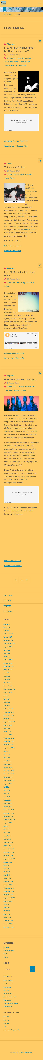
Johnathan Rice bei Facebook (15, 141)
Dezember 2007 (9, 927)
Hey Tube (7, 990)
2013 (10, 15)
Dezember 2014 (9, 686)
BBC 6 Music (8, 1017)
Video (7, 178)
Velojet (29, 174)
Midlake (17, 390)
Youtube (8, 611)
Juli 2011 (6, 787)
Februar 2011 (8, 803)
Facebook (8, 595)
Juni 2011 (7, 790)
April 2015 (7, 679)
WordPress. (29, 1052)
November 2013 (9, 715)
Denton (28, 387)
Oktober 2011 (8, 777)
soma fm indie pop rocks (12, 1030)
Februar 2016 (8, 660)
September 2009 (9, 859)
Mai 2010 (7, 833)
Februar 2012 (8, 764)
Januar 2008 (8, 924)
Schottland (22, 65)
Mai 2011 (7, 793)
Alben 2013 (11, 58)
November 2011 (9, 774)
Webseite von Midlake (13, 566)
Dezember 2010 (9, 810)
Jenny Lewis (25, 62)
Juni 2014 (7, 699)
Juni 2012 (7, 754)
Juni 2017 (7, 627)
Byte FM (6, 1020)
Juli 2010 (6, 826)
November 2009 (9, 852)
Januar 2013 (8, 735)
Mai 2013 (7, 728)
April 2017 (7, 630)
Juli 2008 (6, 904)
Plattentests (7, 1000)
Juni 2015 (7, 673)
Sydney (7, 286)
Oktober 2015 (8, 669)
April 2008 (7, 914)
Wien (12, 178)
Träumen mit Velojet (14, 167)
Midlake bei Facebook (12, 561)
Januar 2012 (8, 767)
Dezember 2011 (9, 771)
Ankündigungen (9, 950)
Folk (33, 387)
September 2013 (9, 722)
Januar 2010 (8, 845)
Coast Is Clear (8, 980)
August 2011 (8, 784)
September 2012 (9, 748)
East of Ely (21, 283)
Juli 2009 (6, 865)
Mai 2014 (7, 702)
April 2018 (7, 624)
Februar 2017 (8, 634)
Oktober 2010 (8, 816)
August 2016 (8, 647)
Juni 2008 (7, 907)
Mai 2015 (7, 676)
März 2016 (7, 656)
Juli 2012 (6, 751)
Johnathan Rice (11, 65)
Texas (23, 390)
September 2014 (9, 689)
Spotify (7, 601)
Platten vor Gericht (10, 997)
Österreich (21, 174)
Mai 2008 (7, 911)
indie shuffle (7, 993)
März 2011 (7, 800)
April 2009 (7, 875)
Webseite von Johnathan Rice (16, 146)
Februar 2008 (8, 921)
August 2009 (8, 862)
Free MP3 (29, 58)
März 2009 (7, 878)
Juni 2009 (7, 868)
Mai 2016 (7, 653)
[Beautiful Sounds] (3, 3)
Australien (11, 283)
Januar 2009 (8, 885)
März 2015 (7, 683)
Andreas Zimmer (30, 230)
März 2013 (7, 731)
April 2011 (7, 797)
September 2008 (9, 898)
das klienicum (8, 984)
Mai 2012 (7, 757)
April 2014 (7, 705)
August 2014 (8, 692)
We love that (8, 1006)
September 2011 (9, 780)
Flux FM (6, 1023)
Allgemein (10, 44)
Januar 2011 (8, 806)
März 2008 (7, 917)
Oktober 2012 (8, 744)
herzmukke (7, 987)
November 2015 (9, 666)
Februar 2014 (8, 709)
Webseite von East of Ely (14, 358)
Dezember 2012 (9, 738)
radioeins (7, 1027)
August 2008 (8, 901)
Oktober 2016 (8, 640)
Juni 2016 (7, 650)
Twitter (7, 606)
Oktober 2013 (8, 718)
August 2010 (8, 823)
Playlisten (7, 954)
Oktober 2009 (8, 855)
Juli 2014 (6, 696)
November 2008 (9, 891)
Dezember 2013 (9, 712)
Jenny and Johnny (12, 62)
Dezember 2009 (9, 849)
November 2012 (9, 741)
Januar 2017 (8, 637)
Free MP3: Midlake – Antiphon (20, 379)
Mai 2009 (7, 872)
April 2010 (7, 836)
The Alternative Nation (11, 1003)
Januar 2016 (8, 663)
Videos (9, 164)
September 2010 (9, 819)
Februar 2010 (8, 842)
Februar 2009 (8, 881)
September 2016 (9, 643)
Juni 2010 (7, 829)
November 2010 (9, 813)
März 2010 (7, 839)
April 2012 (7, 761)
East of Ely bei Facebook (14, 353)
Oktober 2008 (8, 894)
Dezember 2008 (9, 888)
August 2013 (8, 725)
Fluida (20, 1052)
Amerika (20, 58)
